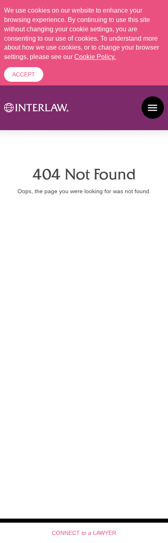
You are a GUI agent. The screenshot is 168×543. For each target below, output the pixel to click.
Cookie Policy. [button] (95, 56)
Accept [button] (23, 74)
